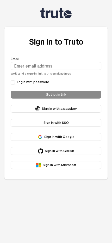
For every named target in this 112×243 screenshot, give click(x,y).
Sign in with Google (59, 137)
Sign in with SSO (56, 122)
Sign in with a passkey (59, 108)
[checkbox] (13, 82)
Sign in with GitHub (59, 151)
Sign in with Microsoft (59, 165)
